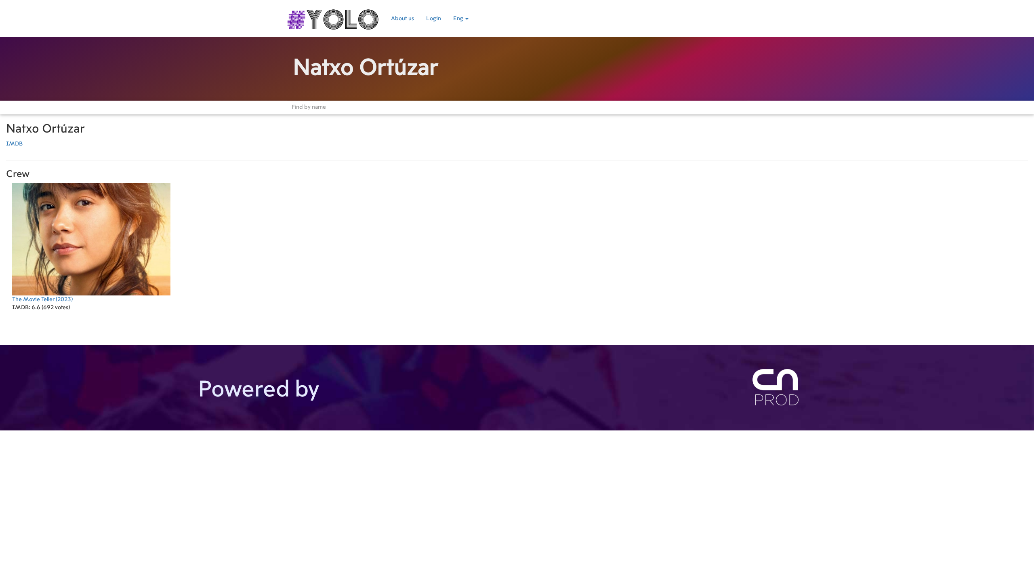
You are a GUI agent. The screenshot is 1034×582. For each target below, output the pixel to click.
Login (433, 18)
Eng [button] (458, 18)
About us (402, 18)
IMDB (14, 144)
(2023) (42, 299)
